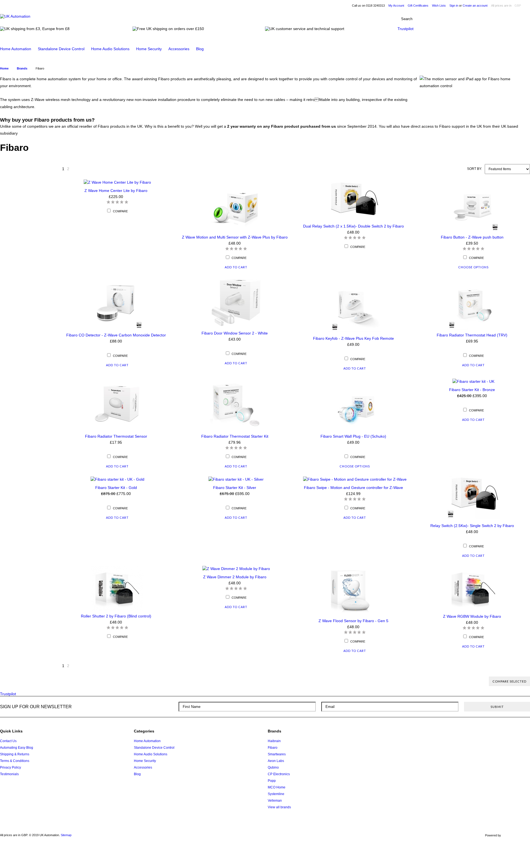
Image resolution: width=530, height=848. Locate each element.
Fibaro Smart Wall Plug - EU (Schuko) (353, 436)
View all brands (279, 807)
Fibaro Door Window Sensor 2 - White (235, 333)
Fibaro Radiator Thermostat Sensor (116, 436)
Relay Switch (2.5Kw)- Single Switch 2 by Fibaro (472, 525)
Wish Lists (439, 5)
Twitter (481, 733)
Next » (75, 170)
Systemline (276, 794)
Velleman (275, 800)
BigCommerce (517, 836)
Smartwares (277, 754)
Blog (200, 49)
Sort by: (474, 169)
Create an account (475, 5)
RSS (523, 733)
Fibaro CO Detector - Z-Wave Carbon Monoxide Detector (116, 335)
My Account (396, 5)
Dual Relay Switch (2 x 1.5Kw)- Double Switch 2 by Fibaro (353, 226)
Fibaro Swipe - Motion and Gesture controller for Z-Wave (353, 487)
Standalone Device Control (61, 49)
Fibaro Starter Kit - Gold (116, 487)
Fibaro (272, 748)
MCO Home (276, 787)
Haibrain (274, 741)
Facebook (492, 733)
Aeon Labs (276, 761)
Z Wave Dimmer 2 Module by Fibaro (234, 577)
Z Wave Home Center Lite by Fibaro (115, 190)
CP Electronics (279, 774)
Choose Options (473, 267)
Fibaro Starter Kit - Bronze (472, 389)
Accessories (178, 49)
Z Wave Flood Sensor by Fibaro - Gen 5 (353, 621)
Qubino (273, 767)
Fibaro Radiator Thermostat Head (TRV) (472, 335)
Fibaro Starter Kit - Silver (234, 487)
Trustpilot (406, 28)
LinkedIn (513, 733)
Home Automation (15, 49)
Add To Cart (236, 267)
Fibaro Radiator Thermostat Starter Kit (234, 436)
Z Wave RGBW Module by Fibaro (472, 616)
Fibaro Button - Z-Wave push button (472, 237)
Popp (272, 781)
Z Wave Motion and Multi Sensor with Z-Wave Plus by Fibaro (235, 237)
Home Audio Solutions (110, 49)
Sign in (453, 5)
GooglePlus (502, 733)
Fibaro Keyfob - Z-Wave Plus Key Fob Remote (353, 338)
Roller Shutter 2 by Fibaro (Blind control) (116, 616)
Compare (120, 211)
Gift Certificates (418, 5)
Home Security (149, 49)
